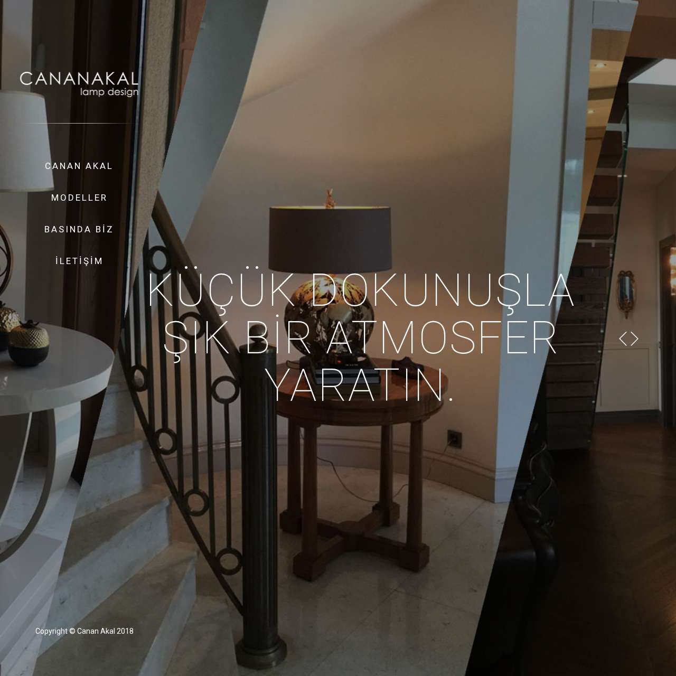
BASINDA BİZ (79, 229)
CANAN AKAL (79, 166)
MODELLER (79, 197)
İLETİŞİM (79, 261)
